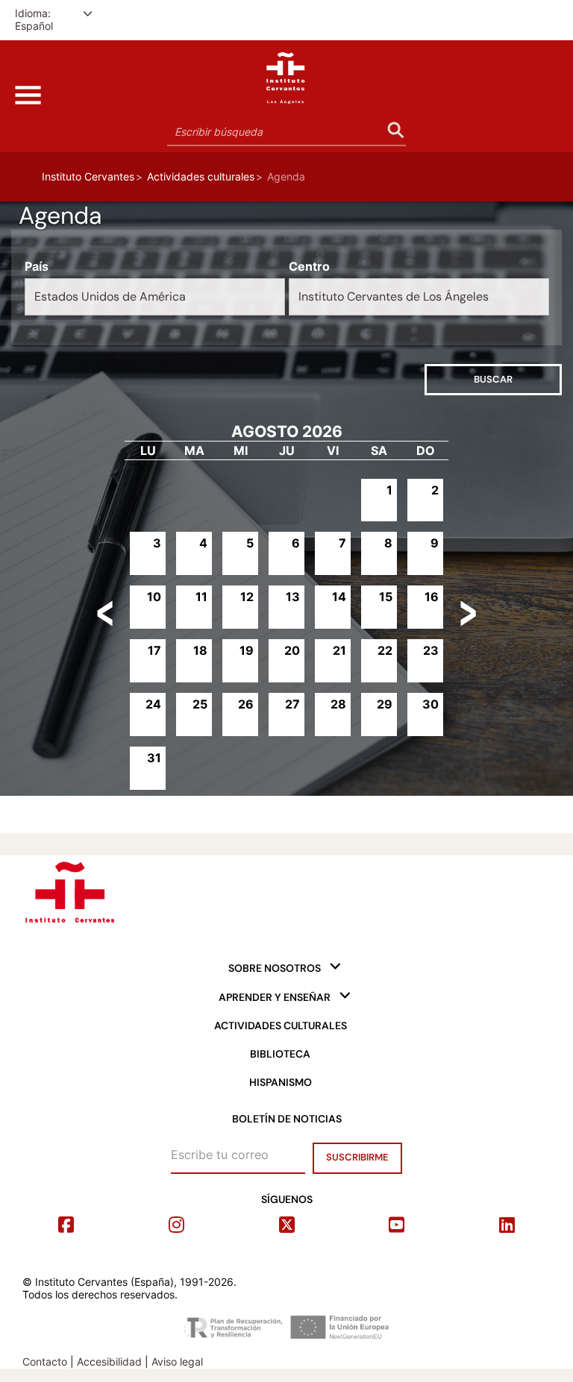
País (36, 267)
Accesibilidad (109, 1361)
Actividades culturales (200, 176)
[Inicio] (286, 74)
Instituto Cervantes (88, 176)
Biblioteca (280, 1054)
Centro (309, 267)
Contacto (44, 1361)
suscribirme (357, 1157)
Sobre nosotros (274, 968)
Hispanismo (280, 1082)
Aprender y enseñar (275, 997)
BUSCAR (511, 379)
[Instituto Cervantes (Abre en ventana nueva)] (69, 889)
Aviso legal (177, 1361)
